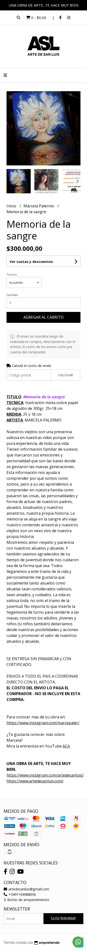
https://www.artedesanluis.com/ (35, 781)
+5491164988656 (21, 894)
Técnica (12, 274)
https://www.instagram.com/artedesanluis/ (45, 775)
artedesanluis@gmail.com (28, 889)
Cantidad (12, 295)
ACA (66, 746)
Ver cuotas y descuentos (31, 261)
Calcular (65, 375)
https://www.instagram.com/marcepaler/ (43, 722)
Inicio (12, 206)
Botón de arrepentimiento (27, 899)
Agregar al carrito (43, 317)
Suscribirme (63, 918)
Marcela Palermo (39, 206)
